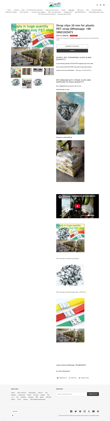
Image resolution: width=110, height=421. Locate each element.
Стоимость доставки (75, 38)
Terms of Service (21, 392)
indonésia (23, 397)
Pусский (36, 395)
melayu (13, 399)
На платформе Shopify (93, 415)
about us (40, 392)
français (25, 399)
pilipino (42, 397)
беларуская (21, 395)
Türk (46, 392)
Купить (72, 50)
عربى (12, 397)
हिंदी (37, 397)
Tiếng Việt (48, 397)
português (30, 397)
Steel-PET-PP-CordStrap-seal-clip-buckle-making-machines (75, 415)
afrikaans (13, 395)
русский (15, 411)
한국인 (19, 399)
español (43, 395)
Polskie (29, 395)
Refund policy (32, 392)
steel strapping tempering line (37, 399)
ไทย (17, 397)
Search (13, 392)
